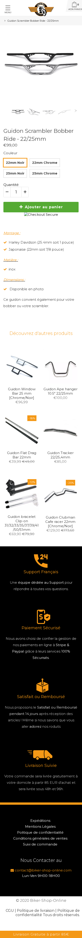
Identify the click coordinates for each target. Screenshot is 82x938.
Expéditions (40, 820)
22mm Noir (15, 163)
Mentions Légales (40, 826)
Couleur (10, 153)
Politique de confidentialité (40, 832)
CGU (10, 910)
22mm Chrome (44, 163)
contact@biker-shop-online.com (43, 870)
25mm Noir (15, 173)
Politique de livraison (35, 910)
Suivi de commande (40, 844)
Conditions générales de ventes (40, 838)
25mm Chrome (44, 173)
